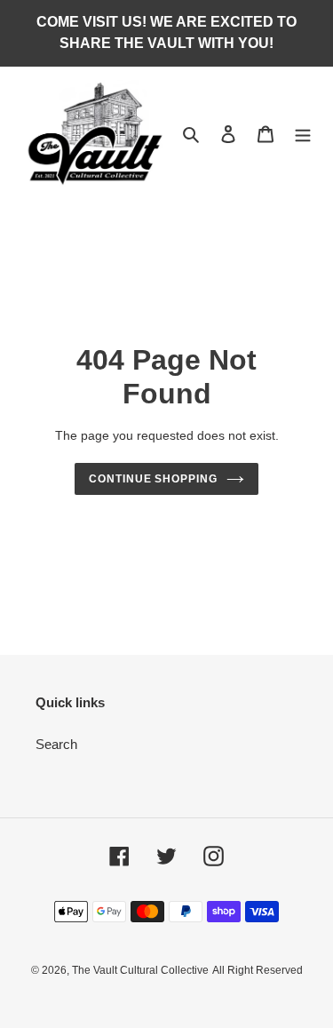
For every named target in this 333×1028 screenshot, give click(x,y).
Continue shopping (153, 479)
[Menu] (302, 134)
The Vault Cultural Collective (140, 970)
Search (56, 744)
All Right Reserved (257, 970)
